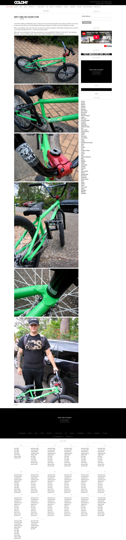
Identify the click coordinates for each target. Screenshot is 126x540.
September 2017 (68, 479)
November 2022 (85, 450)
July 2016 (83, 483)
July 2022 (83, 456)
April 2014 (16, 510)
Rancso (83, 172)
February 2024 (51, 464)
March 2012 (50, 512)
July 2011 (66, 506)
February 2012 (51, 514)
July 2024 (50, 456)
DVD (82, 128)
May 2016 (83, 486)
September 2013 (35, 502)
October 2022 (84, 451)
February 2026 (17, 456)
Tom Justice (84, 187)
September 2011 (68, 502)
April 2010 (83, 510)
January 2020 (17, 492)
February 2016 (84, 491)
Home (16, 7)
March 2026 (17, 454)
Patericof (83, 166)
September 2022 (85, 453)
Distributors (58, 7)
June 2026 (16, 450)
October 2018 (51, 478)
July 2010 (83, 506)
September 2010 (85, 502)
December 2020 (18, 475)
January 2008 (17, 538)
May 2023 (66, 459)
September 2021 (102, 453)
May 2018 (50, 486)
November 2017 (68, 476)
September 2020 (18, 479)
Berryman (83, 109)
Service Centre (84, 179)
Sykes (82, 185)
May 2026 (16, 451)
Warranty (72, 7)
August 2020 (17, 481)
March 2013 (34, 512)
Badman (83, 104)
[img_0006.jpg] (46, 59)
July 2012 (50, 506)
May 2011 (66, 509)
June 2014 (16, 507)
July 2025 (33, 456)
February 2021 (101, 464)
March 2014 (17, 512)
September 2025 (35, 453)
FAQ (47, 7)
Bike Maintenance (88, 7)
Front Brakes (84, 137)
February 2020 (17, 491)
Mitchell (83, 160)
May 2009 (100, 509)
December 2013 (34, 498)
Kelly (82, 155)
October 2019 (34, 478)
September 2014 (18, 502)
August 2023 (67, 454)
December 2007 (34, 521)
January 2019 (34, 492)
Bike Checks (84, 110)
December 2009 (101, 498)
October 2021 (101, 451)
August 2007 (34, 527)
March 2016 (84, 489)
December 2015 (101, 475)
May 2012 (50, 509)
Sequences (84, 177)
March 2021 (101, 462)
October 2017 (67, 478)
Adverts (83, 101)
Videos (82, 188)
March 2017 (67, 489)
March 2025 (34, 461)
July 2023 (66, 456)
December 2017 (68, 475)
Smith (82, 180)
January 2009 (101, 515)
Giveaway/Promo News (87, 142)
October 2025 (34, 451)
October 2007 (34, 524)
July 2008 (16, 529)
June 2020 (16, 484)
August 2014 (17, 504)
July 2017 (66, 483)
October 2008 (17, 524)
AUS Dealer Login (95, 2)
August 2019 (34, 481)
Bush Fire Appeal (85, 115)
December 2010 (85, 498)
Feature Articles (85, 131)
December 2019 (34, 475)
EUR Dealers (99, 3)
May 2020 (16, 486)
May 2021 (100, 459)
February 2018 (51, 491)
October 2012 (51, 501)
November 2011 (68, 499)
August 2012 (51, 504)
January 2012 (51, 515)
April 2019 (33, 487)
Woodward (83, 193)
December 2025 (34, 448)
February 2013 (34, 514)
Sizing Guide (40, 7)
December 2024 (51, 448)
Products (31, 7)
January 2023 (67, 466)
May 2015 (100, 486)
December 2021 (101, 448)
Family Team (84, 130)
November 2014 (18, 499)
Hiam (82, 149)
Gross (82, 145)
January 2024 (51, 466)
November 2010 (85, 499)
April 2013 (33, 510)
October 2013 (34, 501)
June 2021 (100, 458)
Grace (82, 144)
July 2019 (33, 483)
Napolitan (83, 161)
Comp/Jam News (85, 120)
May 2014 (16, 509)
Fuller (82, 139)
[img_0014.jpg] (46, 225)
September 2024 (52, 453)
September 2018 (52, 479)
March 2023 (67, 462)
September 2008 (18, 525)
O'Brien (83, 163)
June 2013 (33, 507)
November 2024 (51, 450)
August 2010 (84, 504)
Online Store (84, 164)
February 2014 (17, 514)
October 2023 (67, 451)
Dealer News (84, 125)
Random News (84, 174)
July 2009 (100, 506)
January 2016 (84, 492)
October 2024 (51, 451)
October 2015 (101, 478)
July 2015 (100, 483)
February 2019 (34, 491)
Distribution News (85, 126)
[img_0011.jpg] (46, 157)
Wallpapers (83, 190)
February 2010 (84, 514)
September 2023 (68, 453)
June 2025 (33, 458)
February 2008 (17, 537)
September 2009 (102, 502)
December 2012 (51, 498)
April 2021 (100, 461)
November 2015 (101, 476)
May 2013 (33, 509)
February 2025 (34, 462)
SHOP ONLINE (9, 7)
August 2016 (84, 481)
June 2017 (66, 484)
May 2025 (33, 459)
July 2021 (100, 456)
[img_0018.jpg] (46, 292)
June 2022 (83, 458)
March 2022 (84, 462)
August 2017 (67, 481)
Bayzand (83, 107)
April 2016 (83, 487)
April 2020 (16, 487)
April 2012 (50, 510)
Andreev (83, 103)
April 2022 (83, 461)
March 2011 (67, 512)
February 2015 (101, 491)
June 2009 (100, 507)
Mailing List (97, 7)
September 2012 (52, 502)
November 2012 (51, 499)
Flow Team (83, 136)
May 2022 (83, 459)
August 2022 (84, 454)
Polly (82, 169)
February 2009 (101, 514)
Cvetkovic (83, 123)
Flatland (83, 133)
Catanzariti (83, 118)
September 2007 (35, 525)
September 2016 (85, 479)
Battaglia (83, 106)
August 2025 (34, 454)
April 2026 (16, 453)
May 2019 (33, 486)
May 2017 (66, 486)
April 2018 (50, 487)
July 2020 (16, 483)
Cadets (25, 7)
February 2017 (67, 491)
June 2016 (83, 484)
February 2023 (67, 464)
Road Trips (83, 175)
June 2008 (16, 530)
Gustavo (83, 147)
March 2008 (17, 535)
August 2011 (67, 504)
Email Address (86, 16)
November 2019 (34, 476)
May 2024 (50, 459)
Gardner (83, 141)
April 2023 (66, 461)
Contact (66, 7)
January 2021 (101, 466)
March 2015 (101, 489)
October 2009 (101, 501)
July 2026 (16, 448)
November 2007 (34, 522)
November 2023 (68, 450)
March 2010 (84, 512)
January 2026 (17, 458)
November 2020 (18, 476)
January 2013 (34, 515)
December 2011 (68, 498)
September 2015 (102, 479)
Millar (22, 18)
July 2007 (33, 529)
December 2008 (18, 521)
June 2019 (33, 484)
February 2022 (84, 464)
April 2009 (100, 510)
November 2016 (85, 476)
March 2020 (17, 489)
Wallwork (83, 191)
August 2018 (51, 481)
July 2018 (50, 483)
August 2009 (101, 504)
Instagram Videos (85, 150)
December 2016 (85, 475)
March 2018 (50, 489)
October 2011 (67, 501)
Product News (84, 171)
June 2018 (50, 484)
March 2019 (34, 489)
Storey (82, 182)
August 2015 (101, 481)
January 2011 (67, 515)
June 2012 (50, 507)
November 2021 (101, 450)
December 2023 (68, 448)
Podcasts (83, 168)
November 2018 (51, 476)
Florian (82, 134)
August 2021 (101, 454)
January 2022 (84, 466)
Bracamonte (84, 112)
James (82, 152)
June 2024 (50, 458)
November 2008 (18, 522)
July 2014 (16, 506)
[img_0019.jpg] (46, 360)
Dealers (52, 7)
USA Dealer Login (106, 2)
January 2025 (34, 464)
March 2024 (50, 462)
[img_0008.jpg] (46, 108)
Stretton (83, 183)
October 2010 (84, 501)
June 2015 (100, 484)
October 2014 (17, 501)
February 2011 (67, 514)
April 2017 (66, 487)
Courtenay (83, 122)
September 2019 (35, 479)
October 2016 (84, 478)
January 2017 (67, 492)
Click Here (96, 73)
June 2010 (83, 507)
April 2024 (50, 461)
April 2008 (16, 533)
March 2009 (101, 512)
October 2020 (17, 478)
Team (20, 7)
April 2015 (100, 487)
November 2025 (34, 450)
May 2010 (83, 509)
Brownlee (83, 114)
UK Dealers (108, 3)
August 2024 (51, 454)
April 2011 (66, 510)
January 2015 (101, 492)
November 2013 (34, 499)
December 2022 (85, 448)
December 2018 (51, 475)
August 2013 (34, 504)
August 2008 (17, 527)
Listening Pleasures (86, 157)
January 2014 (17, 515)
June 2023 (66, 458)
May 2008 (16, 532)
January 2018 (51, 492)
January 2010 (84, 515)
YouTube (79, 7)
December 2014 (18, 498)
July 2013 (33, 506)
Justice (83, 153)
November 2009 (101, 499)
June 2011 (66, 507)
